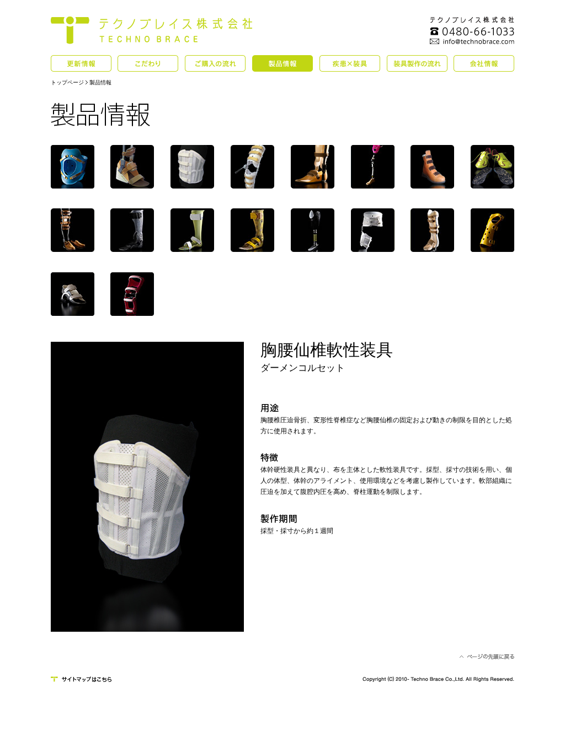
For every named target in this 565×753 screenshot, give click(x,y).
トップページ (67, 82)
